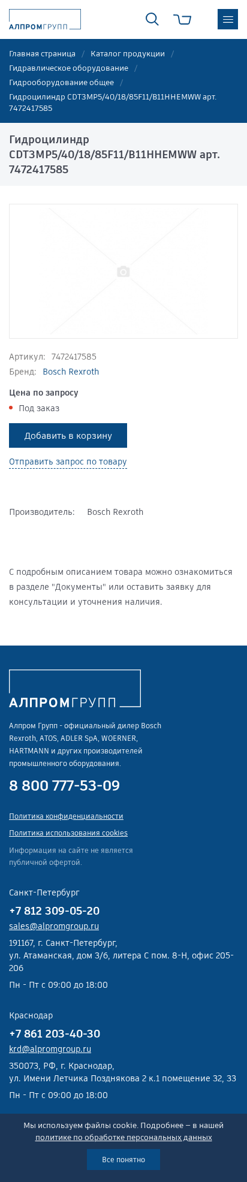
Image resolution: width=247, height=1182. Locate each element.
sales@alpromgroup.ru (54, 926)
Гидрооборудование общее (61, 82)
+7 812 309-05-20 (54, 910)
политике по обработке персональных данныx (123, 1137)
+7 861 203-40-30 (54, 1033)
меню (228, 19)
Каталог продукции (128, 53)
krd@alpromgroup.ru (50, 1049)
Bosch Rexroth (71, 372)
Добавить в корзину (68, 435)
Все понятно (123, 1159)
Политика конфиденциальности (66, 816)
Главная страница (42, 53)
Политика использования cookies (68, 833)
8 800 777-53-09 (64, 786)
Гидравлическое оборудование (68, 68)
